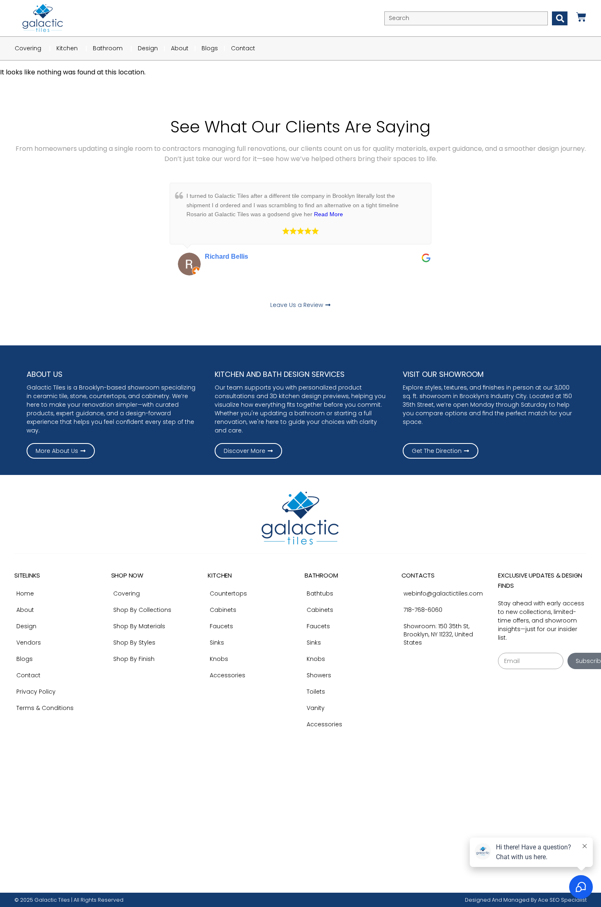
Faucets (221, 626)
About (25, 610)
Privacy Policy (36, 692)
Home (25, 593)
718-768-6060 (423, 610)
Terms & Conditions (45, 708)
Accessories (227, 675)
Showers (319, 675)
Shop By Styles (134, 642)
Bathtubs (320, 593)
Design (26, 626)
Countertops (228, 593)
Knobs (219, 659)
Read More (328, 214)
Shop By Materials (139, 626)
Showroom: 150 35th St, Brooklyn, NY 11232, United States (438, 634)
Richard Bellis (226, 256)
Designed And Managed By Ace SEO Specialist (526, 899)
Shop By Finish (134, 659)
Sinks (217, 642)
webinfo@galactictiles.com (443, 593)
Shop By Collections (142, 610)
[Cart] (581, 16)
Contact (28, 675)
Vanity (316, 708)
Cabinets (223, 610)
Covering (126, 593)
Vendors (28, 642)
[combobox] (466, 18)
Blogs (24, 659)
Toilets (316, 692)
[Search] (559, 18)
